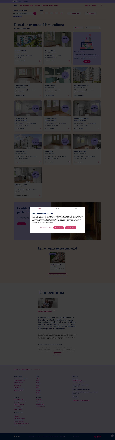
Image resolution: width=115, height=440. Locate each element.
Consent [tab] (39, 208)
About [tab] (75, 208)
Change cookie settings (46, 227)
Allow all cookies (70, 227)
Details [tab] (57, 208)
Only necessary (58, 227)
